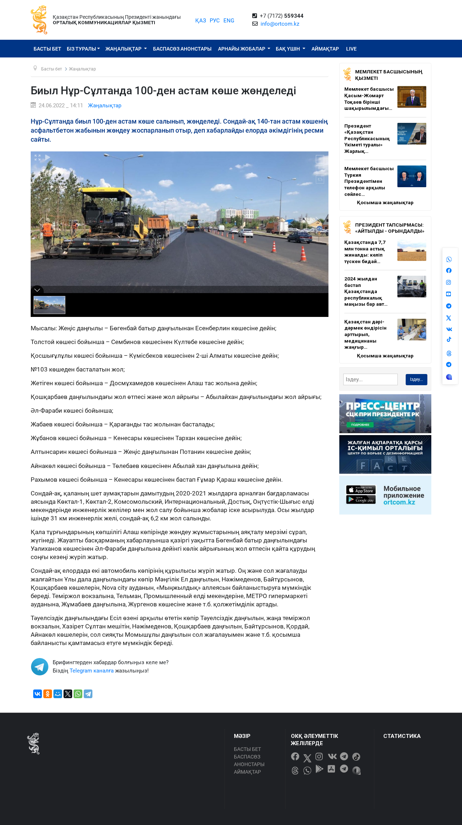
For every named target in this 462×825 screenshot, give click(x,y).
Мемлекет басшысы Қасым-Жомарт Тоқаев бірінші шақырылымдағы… (369, 98)
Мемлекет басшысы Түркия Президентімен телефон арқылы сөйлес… (369, 181)
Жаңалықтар (124, 49)
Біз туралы (81, 49)
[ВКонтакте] (37, 693)
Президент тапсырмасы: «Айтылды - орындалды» (389, 228)
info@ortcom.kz (280, 24)
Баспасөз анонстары (182, 49)
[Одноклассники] (47, 693)
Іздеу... (416, 379)
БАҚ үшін (288, 49)
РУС (215, 20)
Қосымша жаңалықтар (385, 202)
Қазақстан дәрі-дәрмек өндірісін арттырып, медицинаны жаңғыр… (365, 334)
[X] (68, 693)
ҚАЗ (200, 20)
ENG (228, 20)
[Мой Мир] (57, 693)
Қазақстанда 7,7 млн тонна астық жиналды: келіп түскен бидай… (364, 251)
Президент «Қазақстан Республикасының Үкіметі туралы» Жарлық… (367, 138)
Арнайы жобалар (242, 49)
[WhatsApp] (78, 693)
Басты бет (47, 49)
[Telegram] (88, 693)
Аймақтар (325, 49)
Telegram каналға (92, 670)
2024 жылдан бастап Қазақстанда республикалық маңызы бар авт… (366, 291)
